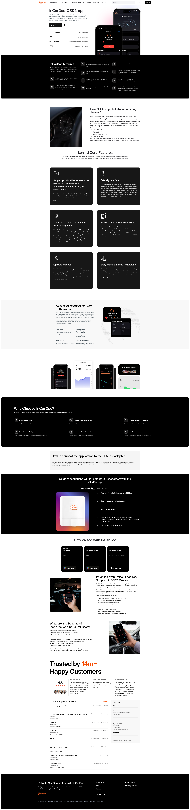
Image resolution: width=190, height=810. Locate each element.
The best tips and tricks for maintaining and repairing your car (69, 714)
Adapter (107, 2)
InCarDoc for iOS (117, 737)
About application (54, 2)
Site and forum (116, 734)
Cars (97, 786)
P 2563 (52, 739)
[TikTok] (105, 794)
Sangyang (53, 730)
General (115, 709)
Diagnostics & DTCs (118, 723)
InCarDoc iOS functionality (119, 738)
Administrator (59, 710)
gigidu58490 (59, 726)
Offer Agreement (130, 786)
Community (65, 2)
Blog (102, 2)
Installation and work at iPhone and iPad (122, 740)
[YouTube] (100, 794)
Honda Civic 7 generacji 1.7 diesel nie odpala (63, 755)
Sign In (148, 2)
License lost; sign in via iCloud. (59, 706)
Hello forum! (116, 710)
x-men (57, 759)
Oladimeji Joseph (55, 763)
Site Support (116, 732)
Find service (96, 2)
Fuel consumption (76, 2)
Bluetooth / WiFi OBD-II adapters (120, 720)
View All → (105, 701)
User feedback (116, 714)
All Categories (116, 705)
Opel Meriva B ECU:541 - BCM (59, 747)
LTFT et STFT (54, 722)
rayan (57, 718)
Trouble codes (87, 2)
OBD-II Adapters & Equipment (120, 719)
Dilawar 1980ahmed (60, 734)
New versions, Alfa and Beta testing (121, 712)
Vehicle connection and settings (120, 729)
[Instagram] (102, 794)
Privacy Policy (130, 782)
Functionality (116, 725)
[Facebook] (97, 794)
